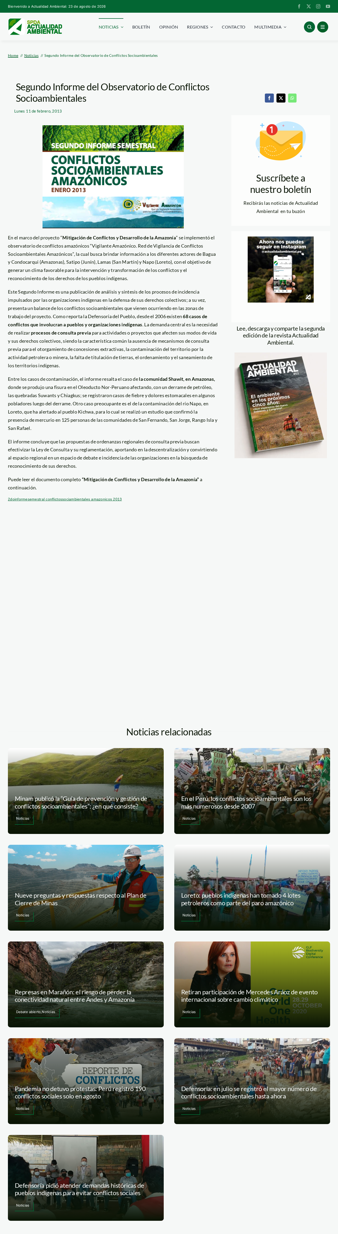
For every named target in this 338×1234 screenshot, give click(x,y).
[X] (281, 98)
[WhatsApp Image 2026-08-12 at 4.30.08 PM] (280, 355)
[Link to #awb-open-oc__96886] (309, 27)
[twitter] (309, 6)
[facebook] (299, 6)
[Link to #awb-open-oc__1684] (322, 27)
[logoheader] (35, 20)
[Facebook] (269, 98)
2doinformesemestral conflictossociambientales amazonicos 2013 (65, 499)
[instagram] (318, 6)
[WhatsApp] (292, 98)
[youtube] (328, 6)
